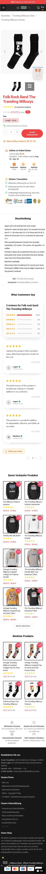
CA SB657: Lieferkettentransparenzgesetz (18, 797)
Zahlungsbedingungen (11, 812)
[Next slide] (41, 51)
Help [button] (41, 871)
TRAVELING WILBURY (11, 536)
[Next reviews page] (40, 458)
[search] (38, 7)
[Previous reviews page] (28, 458)
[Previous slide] (5, 51)
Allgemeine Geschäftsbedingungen (15, 786)
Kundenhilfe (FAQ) (9, 823)
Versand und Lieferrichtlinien (13, 808)
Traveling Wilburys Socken (13, 20)
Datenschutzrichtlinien (11, 790)
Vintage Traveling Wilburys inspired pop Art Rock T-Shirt (11, 610)
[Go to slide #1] (16, 86)
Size (5, 116)
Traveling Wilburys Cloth (23, 16)
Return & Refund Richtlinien (12, 816)
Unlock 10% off (5, 862)
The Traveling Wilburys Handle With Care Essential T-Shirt (33, 571)
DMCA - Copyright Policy (11, 793)
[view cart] (42, 7)
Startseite (5, 16)
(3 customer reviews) (22, 107)
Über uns (5, 783)
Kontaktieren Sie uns (10, 819)
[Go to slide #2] (30, 86)
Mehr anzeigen (23, 626)
